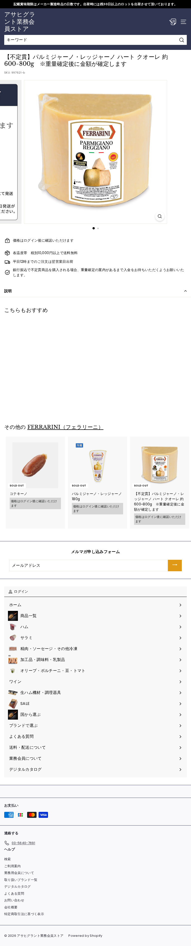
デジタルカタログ (17, 886)
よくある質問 (14, 893)
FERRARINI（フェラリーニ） (65, 427)
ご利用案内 (12, 866)
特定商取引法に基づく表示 (24, 914)
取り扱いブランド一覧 (21, 879)
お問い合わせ (14, 900)
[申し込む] (175, 565)
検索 (7, 859)
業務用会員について (19, 872)
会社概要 (10, 907)
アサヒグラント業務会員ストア (19, 21)
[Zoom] (159, 216)
